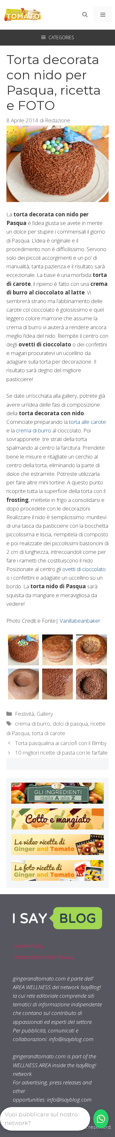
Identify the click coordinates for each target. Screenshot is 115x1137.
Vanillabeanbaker (80, 620)
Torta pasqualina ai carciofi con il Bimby (61, 743)
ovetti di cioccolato (84, 569)
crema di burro (33, 430)
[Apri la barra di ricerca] (85, 15)
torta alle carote (87, 421)
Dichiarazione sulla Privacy (43, 956)
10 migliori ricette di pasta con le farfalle (61, 752)
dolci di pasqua (70, 723)
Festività (24, 713)
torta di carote (48, 733)
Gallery (45, 713)
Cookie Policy (28, 945)
